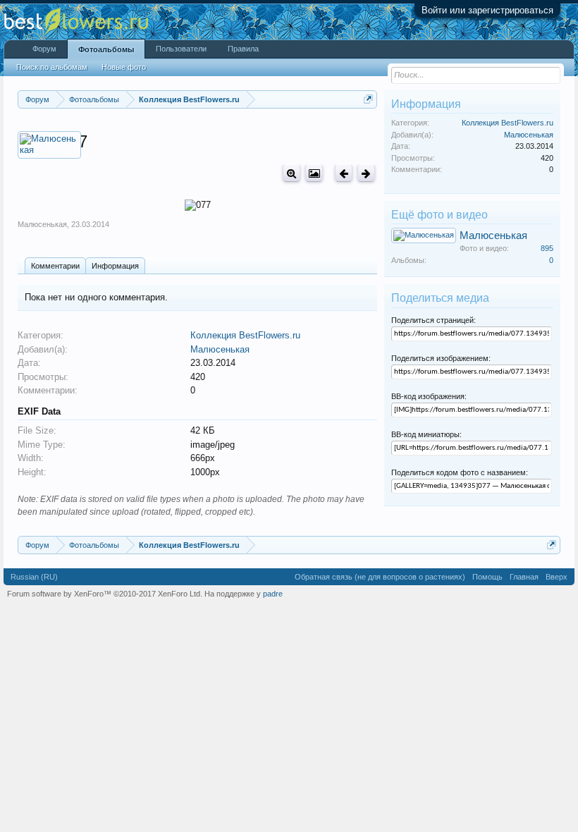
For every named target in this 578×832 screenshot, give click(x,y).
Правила (243, 48)
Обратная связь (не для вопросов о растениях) (380, 577)
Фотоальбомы (106, 49)
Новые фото (124, 67)
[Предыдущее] (343, 173)
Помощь (487, 577)
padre (273, 593)
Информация (115, 266)
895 (547, 248)
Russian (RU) (34, 577)
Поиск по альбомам (51, 67)
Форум (44, 48)
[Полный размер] (291, 173)
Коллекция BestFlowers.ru (245, 335)
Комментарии (55, 266)
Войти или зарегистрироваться (487, 10)
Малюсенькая (42, 224)
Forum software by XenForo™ (104, 593)
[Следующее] (366, 173)
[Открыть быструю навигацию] (368, 99)
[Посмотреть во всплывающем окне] (314, 173)
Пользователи (181, 48)
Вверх (556, 577)
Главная (524, 577)
